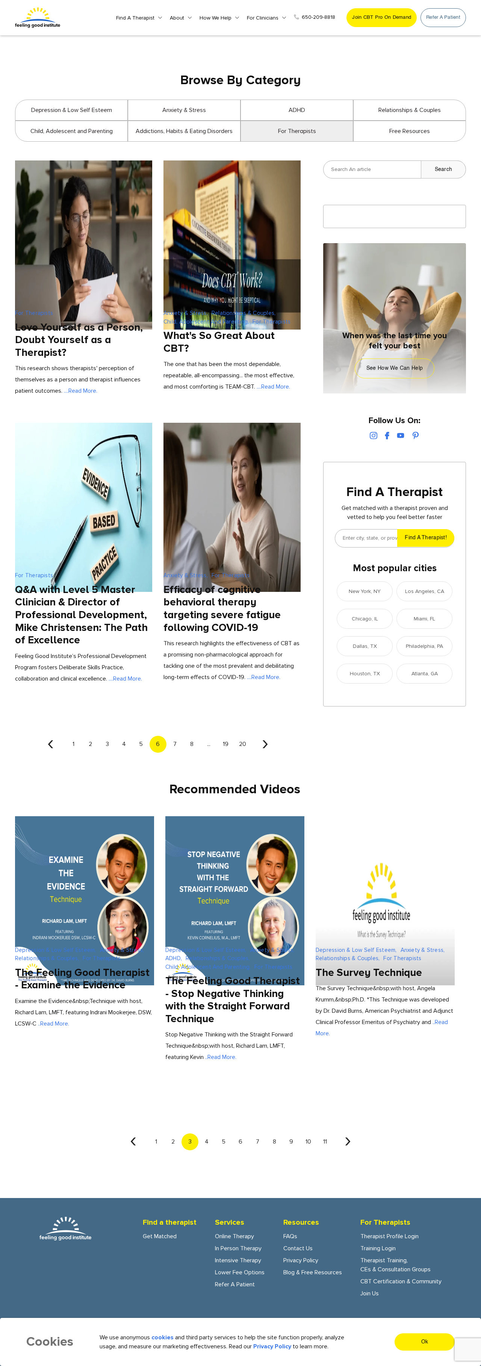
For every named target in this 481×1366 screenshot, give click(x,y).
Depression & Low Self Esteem (71, 110)
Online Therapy (234, 1236)
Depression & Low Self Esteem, (55, 950)
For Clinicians (262, 18)
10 (308, 1141)
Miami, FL (424, 619)
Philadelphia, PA (424, 646)
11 (325, 1141)
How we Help (215, 18)
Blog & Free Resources (312, 1272)
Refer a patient (443, 17)
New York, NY (365, 591)
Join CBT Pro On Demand (381, 17)
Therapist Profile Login (389, 1236)
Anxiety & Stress (184, 110)
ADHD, (173, 958)
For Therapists (34, 313)
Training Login (378, 1248)
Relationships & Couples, (243, 313)
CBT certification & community (401, 1281)
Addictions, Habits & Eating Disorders (184, 131)
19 (225, 744)
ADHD (297, 110)
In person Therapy (238, 1248)
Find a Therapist (135, 18)
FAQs (290, 1236)
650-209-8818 (318, 17)
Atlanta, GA (424, 673)
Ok (424, 1342)
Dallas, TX (365, 646)
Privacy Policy (300, 1260)
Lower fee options (240, 1272)
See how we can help (394, 368)
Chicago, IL (365, 619)
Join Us (369, 1293)
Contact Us (298, 1248)
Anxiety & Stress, (185, 313)
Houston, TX (365, 673)
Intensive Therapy (238, 1260)
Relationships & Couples (409, 110)
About (177, 18)
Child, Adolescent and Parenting (71, 131)
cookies (162, 1337)
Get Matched (160, 1236)
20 (242, 744)
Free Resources (409, 131)
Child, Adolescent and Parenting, (206, 321)
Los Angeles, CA (424, 591)
